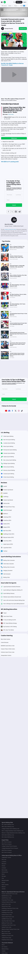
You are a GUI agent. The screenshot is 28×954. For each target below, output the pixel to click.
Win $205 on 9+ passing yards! (10, 161)
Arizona (3, 865)
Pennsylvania (5, 872)
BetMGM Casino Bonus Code (7, 645)
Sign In (24, 2)
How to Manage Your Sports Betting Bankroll (13, 603)
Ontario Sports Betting (8, 477)
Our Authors (4, 946)
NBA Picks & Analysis (7, 844)
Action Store (4, 953)
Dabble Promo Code (6, 927)
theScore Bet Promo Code (8, 916)
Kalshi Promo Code (6, 904)
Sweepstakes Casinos (6, 655)
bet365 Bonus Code (6, 897)
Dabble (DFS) (6, 523)
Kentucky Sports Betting (9, 470)
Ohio (3, 878)
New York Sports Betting (9, 439)
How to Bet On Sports (8, 583)
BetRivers (5, 513)
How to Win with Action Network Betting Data (14, 600)
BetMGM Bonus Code (7, 895)
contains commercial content (10, 229)
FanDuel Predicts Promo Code (9, 902)
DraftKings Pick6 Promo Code (9, 925)
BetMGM (5, 493)
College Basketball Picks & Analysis (10, 848)
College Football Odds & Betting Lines (10, 828)
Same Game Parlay (7, 616)
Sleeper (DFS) (6, 527)
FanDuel (5, 551)
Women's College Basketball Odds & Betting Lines (13, 832)
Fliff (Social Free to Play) (9, 506)
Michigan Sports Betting (9, 463)
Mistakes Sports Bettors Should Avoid (12, 596)
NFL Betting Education (9, 609)
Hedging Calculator (7, 570)
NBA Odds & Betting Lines (8, 826)
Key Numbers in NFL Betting (10, 626)
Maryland (4, 863)
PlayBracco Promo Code (7, 935)
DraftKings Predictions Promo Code (10, 908)
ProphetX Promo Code (7, 910)
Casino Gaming (6, 635)
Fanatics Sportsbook (8, 489)
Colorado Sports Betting (9, 453)
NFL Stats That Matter (8, 630)
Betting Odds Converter (9, 567)
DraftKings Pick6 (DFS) (8, 534)
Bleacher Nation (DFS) (8, 537)
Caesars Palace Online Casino (8, 649)
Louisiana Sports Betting (9, 443)
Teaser (5, 613)
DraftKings (5, 496)
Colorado (4, 867)
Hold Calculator (7, 574)
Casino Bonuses (4, 642)
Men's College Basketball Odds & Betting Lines (12, 830)
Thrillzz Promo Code (6, 937)
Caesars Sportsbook (8, 500)
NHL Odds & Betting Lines (8, 837)
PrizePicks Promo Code (7, 939)
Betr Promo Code (6, 931)
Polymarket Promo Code (7, 900)
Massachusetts (5, 880)
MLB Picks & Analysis (7, 850)
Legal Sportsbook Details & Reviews (11, 586)
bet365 (5, 486)
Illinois (3, 874)
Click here (11, 114)
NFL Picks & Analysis (6, 842)
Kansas (3, 882)
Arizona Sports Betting (8, 466)
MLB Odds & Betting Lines (8, 834)
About (3, 944)
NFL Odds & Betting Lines (8, 824)
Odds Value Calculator (8, 563)
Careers (3, 951)
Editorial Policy (5, 948)
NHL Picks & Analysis (7, 852)
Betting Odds (6, 577)
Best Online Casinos (5, 639)
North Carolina (5, 884)
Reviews (4, 482)
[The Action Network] (5, 2)
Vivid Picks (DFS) (7, 540)
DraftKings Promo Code (7, 912)
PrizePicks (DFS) (7, 520)
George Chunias (9, 28)
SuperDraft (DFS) (7, 547)
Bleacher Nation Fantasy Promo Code (10, 929)
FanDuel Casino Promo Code (7, 652)
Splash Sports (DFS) (8, 544)
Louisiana (4, 861)
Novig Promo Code (6, 906)
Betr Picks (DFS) (7, 530)
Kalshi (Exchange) (7, 510)
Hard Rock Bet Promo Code (8, 920)
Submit (14, 205)
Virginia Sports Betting (8, 456)
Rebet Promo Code (6, 933)
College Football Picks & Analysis (9, 846)
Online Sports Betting (8, 436)
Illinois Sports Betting (8, 446)
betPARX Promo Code (7, 918)
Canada (3, 888)
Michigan (4, 876)
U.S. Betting (5, 432)
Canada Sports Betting (8, 473)
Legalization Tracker (6, 857)
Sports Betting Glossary (8, 593)
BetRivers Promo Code (7, 923)
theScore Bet (6, 503)
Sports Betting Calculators (11, 556)
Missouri (4, 886)
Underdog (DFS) (7, 517)
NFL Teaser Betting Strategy (10, 623)
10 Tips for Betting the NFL (9, 619)
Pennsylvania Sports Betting (10, 449)
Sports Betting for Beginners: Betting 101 (13, 590)
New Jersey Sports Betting (9, 460)
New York (4, 859)
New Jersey (4, 870)
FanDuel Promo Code (7, 914)
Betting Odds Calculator (9, 560)
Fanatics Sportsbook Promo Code (9, 893)
